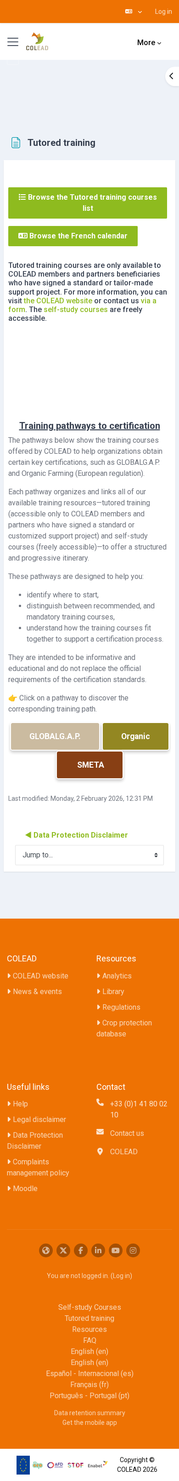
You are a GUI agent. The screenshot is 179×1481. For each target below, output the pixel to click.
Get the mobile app (89, 1422)
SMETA (89, 764)
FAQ (89, 1340)
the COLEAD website (58, 300)
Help (20, 1103)
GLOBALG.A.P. (55, 736)
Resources (89, 1329)
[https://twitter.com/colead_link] (63, 1250)
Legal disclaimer (39, 1119)
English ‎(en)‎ (89, 1351)
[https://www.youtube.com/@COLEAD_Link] (116, 1250)
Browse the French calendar (78, 235)
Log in (163, 11)
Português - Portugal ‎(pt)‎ (89, 1395)
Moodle (25, 1188)
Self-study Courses (89, 1307)
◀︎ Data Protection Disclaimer (76, 835)
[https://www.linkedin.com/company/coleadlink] (98, 1250)
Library (113, 991)
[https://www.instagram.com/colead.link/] (133, 1250)
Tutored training (89, 1318)
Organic (135, 736)
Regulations (121, 1007)
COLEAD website (40, 976)
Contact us (127, 1133)
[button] (133, 11)
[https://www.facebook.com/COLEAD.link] (81, 1250)
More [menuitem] (146, 42)
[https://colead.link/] (46, 1250)
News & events (37, 991)
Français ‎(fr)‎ (89, 1384)
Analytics (117, 976)
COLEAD (124, 1151)
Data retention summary (89, 1413)
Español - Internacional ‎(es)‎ (90, 1373)
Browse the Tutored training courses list (91, 203)
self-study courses (76, 309)
